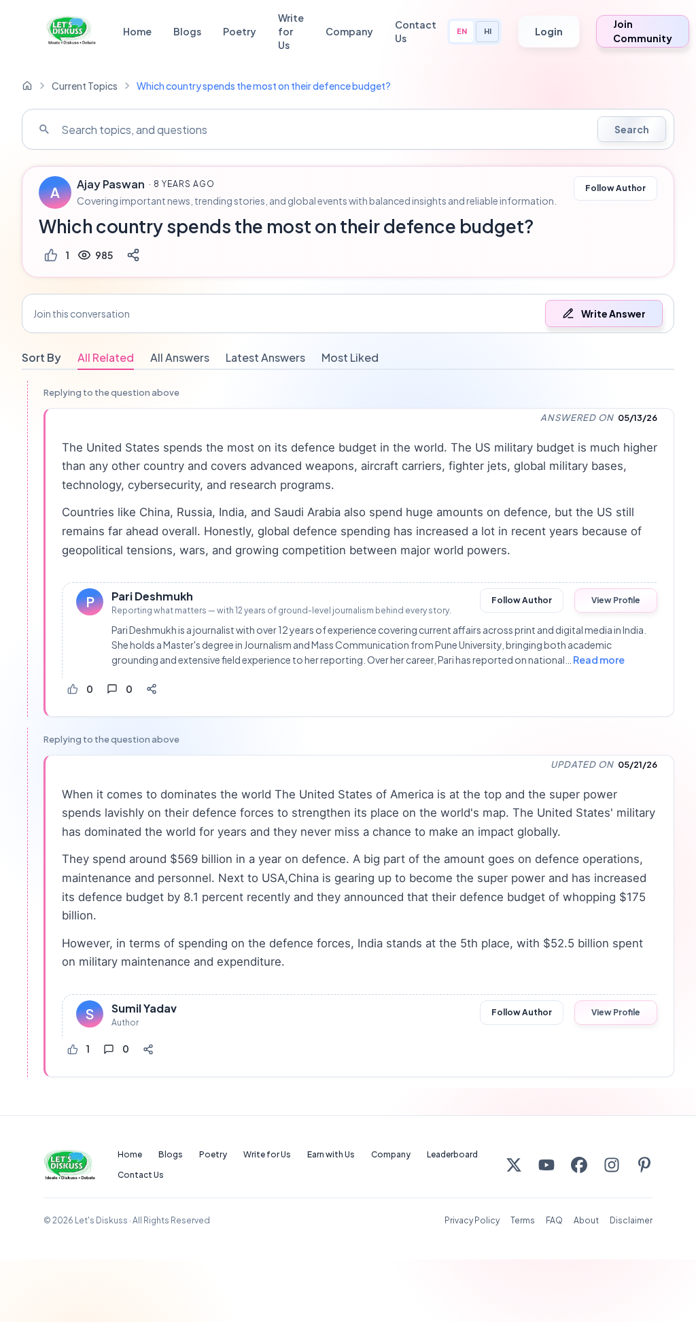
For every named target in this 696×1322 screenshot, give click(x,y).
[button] (348, 313)
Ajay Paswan (111, 184)
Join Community (642, 31)
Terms (522, 1220)
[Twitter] (514, 1165)
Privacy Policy (472, 1220)
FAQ (554, 1220)
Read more (599, 660)
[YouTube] (546, 1165)
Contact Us (415, 31)
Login (549, 31)
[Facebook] (579, 1165)
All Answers (179, 357)
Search (631, 129)
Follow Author (615, 188)
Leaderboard (452, 1154)
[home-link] (27, 85)
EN (462, 31)
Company (349, 31)
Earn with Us (331, 1154)
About (586, 1220)
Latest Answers (265, 357)
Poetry (239, 31)
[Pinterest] (644, 1165)
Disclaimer (631, 1220)
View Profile (615, 600)
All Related (105, 357)
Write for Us (291, 31)
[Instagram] (612, 1165)
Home (137, 31)
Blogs (187, 31)
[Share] (133, 255)
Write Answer (613, 313)
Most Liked (350, 357)
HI (487, 31)
